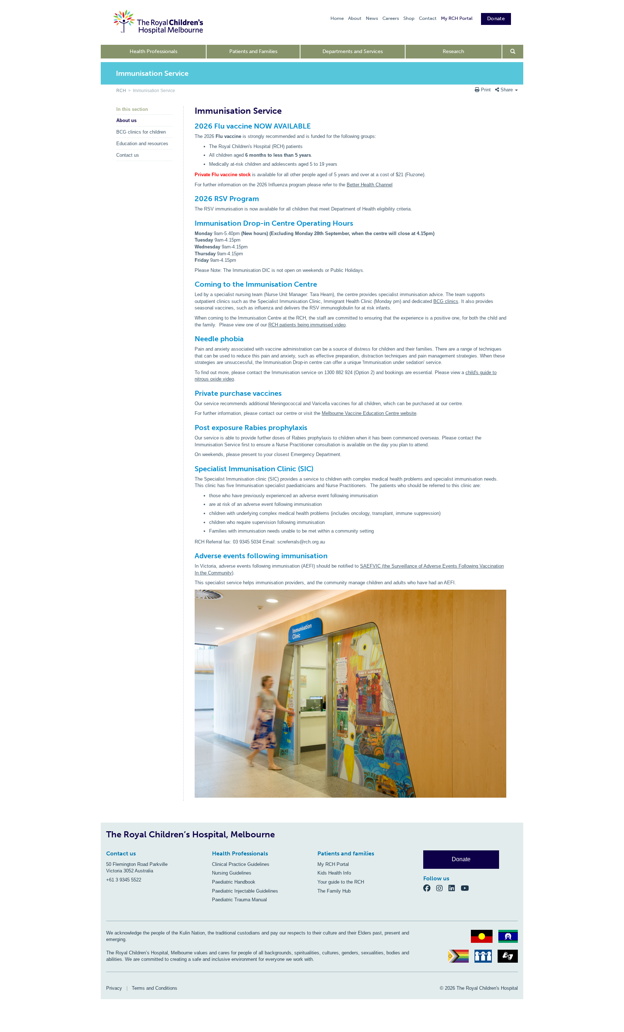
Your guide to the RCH (340, 882)
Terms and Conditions (154, 988)
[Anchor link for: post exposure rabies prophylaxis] (191, 428)
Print (486, 89)
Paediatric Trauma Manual (239, 899)
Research (453, 51)
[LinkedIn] (454, 887)
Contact (428, 18)
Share (506, 89)
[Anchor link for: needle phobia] (191, 339)
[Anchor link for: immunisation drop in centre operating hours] (191, 223)
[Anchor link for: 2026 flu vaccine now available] (191, 126)
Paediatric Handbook (233, 882)
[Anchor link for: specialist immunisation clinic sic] (191, 469)
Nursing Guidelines (231, 873)
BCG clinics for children (141, 132)
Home (337, 18)
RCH (121, 90)
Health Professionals (153, 51)
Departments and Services (352, 51)
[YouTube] (467, 887)
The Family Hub (334, 891)
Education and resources (142, 143)
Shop (409, 18)
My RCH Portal (456, 18)
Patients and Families (253, 51)
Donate (496, 19)
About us (126, 120)
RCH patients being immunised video (307, 325)
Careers (390, 18)
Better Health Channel (370, 184)
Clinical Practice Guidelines (240, 864)
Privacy (114, 988)
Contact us (127, 155)
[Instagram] (442, 887)
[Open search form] (513, 51)
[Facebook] (429, 887)
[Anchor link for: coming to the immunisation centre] (191, 284)
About (354, 18)
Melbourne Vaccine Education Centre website (369, 413)
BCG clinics (445, 301)
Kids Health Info (334, 873)
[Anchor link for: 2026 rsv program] (191, 199)
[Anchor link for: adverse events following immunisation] (191, 556)
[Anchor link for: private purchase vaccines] (191, 393)
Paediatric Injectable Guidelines (245, 891)
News (372, 18)
